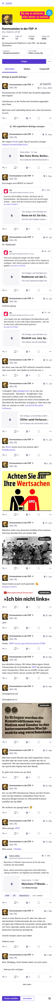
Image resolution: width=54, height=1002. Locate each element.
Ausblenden (45, 474)
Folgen (24, 61)
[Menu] (49, 61)
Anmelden (27, 998)
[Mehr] (50, 118)
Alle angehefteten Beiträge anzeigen (29, 126)
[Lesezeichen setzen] (38, 118)
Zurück (9, 3)
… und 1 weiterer (37, 896)
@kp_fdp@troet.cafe (10, 32)
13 (16, 39)
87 (3, 39)
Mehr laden (27, 984)
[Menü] (49, 998)
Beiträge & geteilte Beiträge (14, 77)
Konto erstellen (11, 998)
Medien (27, 69)
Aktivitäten (9, 69)
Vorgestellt (44, 69)
